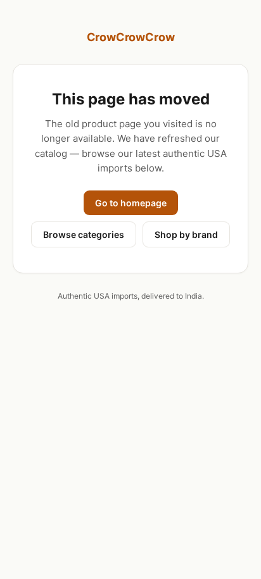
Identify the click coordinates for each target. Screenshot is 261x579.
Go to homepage (131, 202)
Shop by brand (186, 234)
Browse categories (83, 234)
